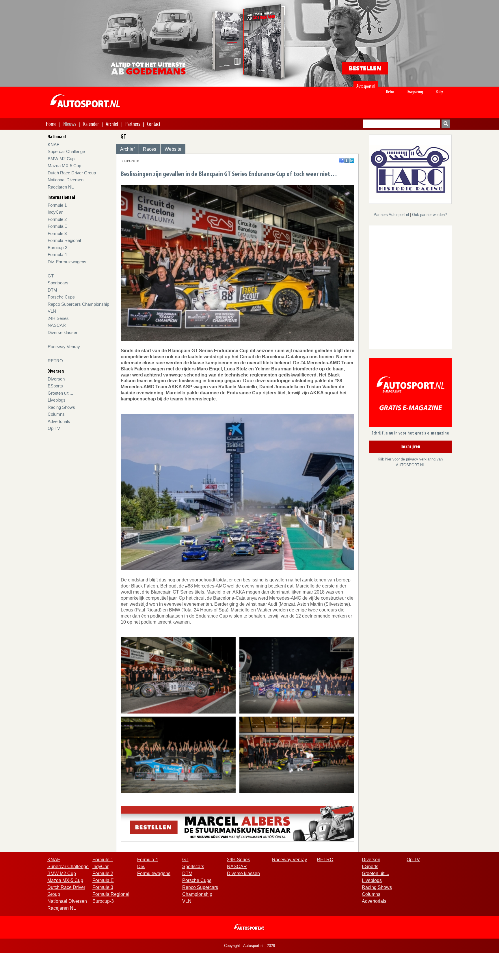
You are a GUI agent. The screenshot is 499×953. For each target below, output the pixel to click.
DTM (52, 290)
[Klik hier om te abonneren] (410, 393)
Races (149, 149)
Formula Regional (64, 240)
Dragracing (415, 92)
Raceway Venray (64, 346)
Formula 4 (57, 254)
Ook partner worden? (429, 214)
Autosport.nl (365, 86)
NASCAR (57, 325)
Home (51, 123)
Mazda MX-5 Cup (64, 165)
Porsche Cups (61, 296)
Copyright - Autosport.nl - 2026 (249, 945)
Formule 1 (57, 205)
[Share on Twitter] (346, 160)
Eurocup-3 (57, 247)
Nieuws (69, 123)
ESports (55, 385)
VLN (52, 311)
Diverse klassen (63, 332)
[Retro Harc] (410, 168)
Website (173, 149)
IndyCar (55, 212)
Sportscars (58, 282)
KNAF (53, 144)
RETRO (55, 360)
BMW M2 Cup (61, 158)
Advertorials (59, 421)
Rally (439, 92)
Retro (390, 92)
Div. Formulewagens (67, 261)
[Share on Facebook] (341, 160)
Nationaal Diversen (65, 179)
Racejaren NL (61, 186)
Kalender (91, 123)
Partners (132, 123)
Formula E (57, 226)
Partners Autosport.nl (392, 214)
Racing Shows (61, 407)
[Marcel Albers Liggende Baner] (237, 823)
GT (51, 275)
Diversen (56, 378)
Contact (153, 123)
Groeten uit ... (60, 393)
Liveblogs (57, 400)
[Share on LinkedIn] (351, 160)
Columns (56, 414)
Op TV (54, 428)
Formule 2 (57, 219)
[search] (446, 124)
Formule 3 (57, 233)
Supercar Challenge (66, 151)
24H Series (58, 318)
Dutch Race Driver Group (72, 172)
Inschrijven (410, 446)
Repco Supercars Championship (78, 304)
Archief (112, 123)
